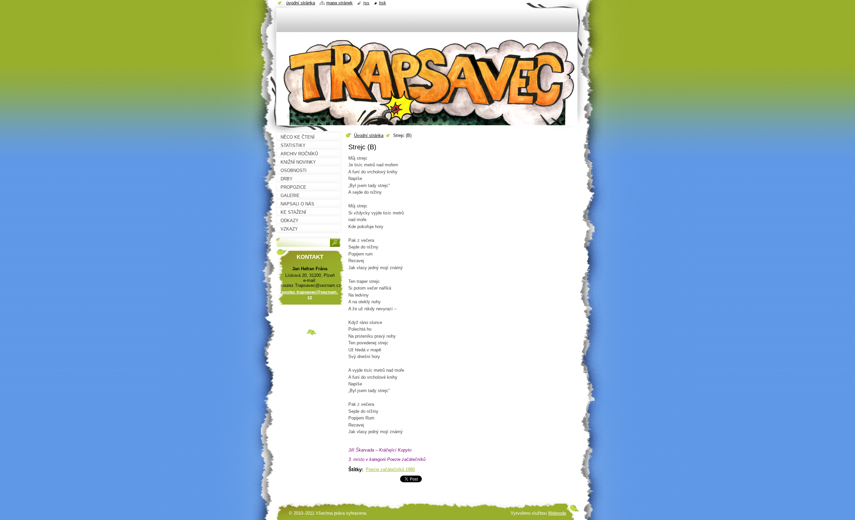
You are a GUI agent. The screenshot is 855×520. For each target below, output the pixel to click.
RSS (366, 2)
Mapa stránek (339, 2)
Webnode (557, 513)
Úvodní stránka (368, 135)
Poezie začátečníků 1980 (390, 469)
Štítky (355, 469)
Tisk (382, 2)
